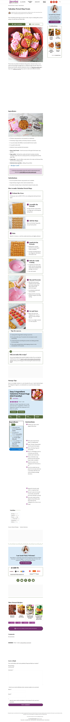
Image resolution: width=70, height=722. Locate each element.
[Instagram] (29, 580)
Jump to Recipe (18, 24)
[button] (10, 402)
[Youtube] (54, 2)
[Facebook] (56, 2)
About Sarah (44, 2)
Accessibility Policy (27, 719)
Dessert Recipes (21, 5)
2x (12, 424)
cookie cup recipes (17, 68)
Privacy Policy (22, 719)
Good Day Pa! (21, 574)
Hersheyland (12, 574)
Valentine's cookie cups (36, 67)
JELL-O (37, 573)
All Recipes (22, 1)
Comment (10, 670)
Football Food (30, 2)
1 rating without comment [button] (25, 642)
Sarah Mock (15, 398)
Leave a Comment (20, 13)
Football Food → (58, 55)
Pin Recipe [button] (13, 411)
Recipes (16, 5)
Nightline (17, 574)
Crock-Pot (37, 1)
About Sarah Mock (33, 719)
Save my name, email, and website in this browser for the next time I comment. (24, 701)
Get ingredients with (14, 449)
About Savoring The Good (40, 719)
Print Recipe (21, 411)
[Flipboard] (33, 580)
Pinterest (31, 573)
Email (9, 694)
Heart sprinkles (15, 445)
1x (10, 424)
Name (10, 689)
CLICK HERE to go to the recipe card (28, 172)
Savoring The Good (11, 5)
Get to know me (25, 563)
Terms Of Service (47, 719)
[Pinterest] (51, 2)
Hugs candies (19, 434)
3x (14, 424)
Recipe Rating (11, 665)
